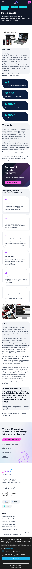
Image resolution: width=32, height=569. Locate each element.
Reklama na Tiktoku (8, 521)
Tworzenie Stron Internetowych (11, 534)
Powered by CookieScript (16, 567)
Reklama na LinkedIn (8, 524)
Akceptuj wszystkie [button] (16, 558)
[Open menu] (3, 2)
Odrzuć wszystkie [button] (16, 562)
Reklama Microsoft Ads (9, 529)
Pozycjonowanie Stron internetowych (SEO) (15, 532)
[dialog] (16, 553)
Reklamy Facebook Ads (9, 519)
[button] (16, 565)
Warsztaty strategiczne (9, 526)
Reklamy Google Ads (8, 516)
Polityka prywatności (9, 548)
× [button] (30, 538)
